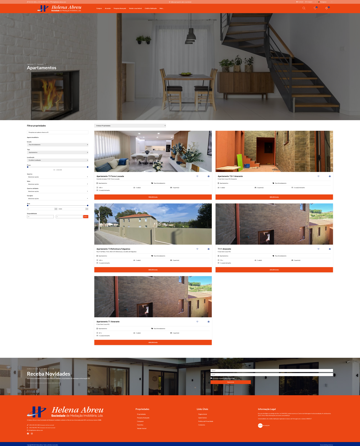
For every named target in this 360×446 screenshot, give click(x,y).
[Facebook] (28, 434)
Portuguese (323, 2)
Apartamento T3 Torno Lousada (110, 176)
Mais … (162, 8)
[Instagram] (32, 434)
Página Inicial (30, 64)
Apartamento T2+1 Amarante (230, 176)
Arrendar (108, 8)
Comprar (99, 8)
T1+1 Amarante (224, 249)
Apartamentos (103, 183)
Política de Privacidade (205, 421)
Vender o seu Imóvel (135, 8)
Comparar (140, 421)
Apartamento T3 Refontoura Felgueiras (113, 249)
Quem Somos (202, 418)
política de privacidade (227, 378)
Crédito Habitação (151, 8)
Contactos (201, 425)
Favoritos (140, 425)
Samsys (331, 445)
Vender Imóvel (141, 428)
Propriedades (40, 64)
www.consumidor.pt (284, 415)
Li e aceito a (223, 378)
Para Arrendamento (159, 183)
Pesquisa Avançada (120, 8)
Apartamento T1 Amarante (108, 321)
